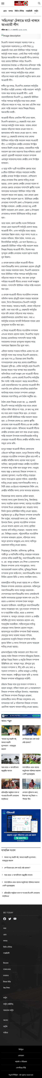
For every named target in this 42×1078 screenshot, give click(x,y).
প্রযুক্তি (5, 1026)
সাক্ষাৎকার (7, 969)
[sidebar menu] (2, 3)
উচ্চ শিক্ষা (6, 988)
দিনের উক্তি (7, 982)
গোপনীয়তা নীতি (21, 1068)
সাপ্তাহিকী (29, 11)
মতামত (6, 975)
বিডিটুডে (21, 1050)
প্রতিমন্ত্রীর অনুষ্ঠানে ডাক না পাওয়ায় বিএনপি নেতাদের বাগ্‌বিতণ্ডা (10, 795)
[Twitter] (10, 919)
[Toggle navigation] (39, 3)
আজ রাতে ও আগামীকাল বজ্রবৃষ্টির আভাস (18, 875)
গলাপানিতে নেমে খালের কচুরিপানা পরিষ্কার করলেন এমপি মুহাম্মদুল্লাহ (31, 770)
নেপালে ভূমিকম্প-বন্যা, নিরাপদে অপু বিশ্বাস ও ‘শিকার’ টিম (30, 795)
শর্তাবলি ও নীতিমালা (21, 1062)
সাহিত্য (5, 1032)
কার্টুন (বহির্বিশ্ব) (8, 1004)
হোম (5, 11)
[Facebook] (5, 919)
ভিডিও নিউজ (19, 11)
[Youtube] (15, 919)
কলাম (11, 11)
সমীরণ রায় (4, 30)
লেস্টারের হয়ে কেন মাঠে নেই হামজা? (17, 868)
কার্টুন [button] (36, 11)
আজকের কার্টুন (8, 1010)
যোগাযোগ (21, 1056)
